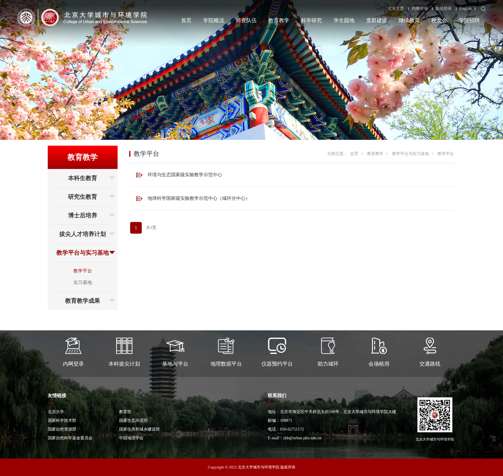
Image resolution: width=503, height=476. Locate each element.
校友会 (439, 20)
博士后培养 (82, 215)
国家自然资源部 (62, 429)
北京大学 (56, 412)
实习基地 (82, 282)
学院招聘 (469, 20)
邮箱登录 (443, 8)
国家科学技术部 (62, 420)
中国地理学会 (131, 438)
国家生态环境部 (133, 420)
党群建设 (376, 20)
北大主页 (396, 8)
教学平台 (82, 270)
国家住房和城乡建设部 (139, 429)
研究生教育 (82, 196)
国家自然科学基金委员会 (70, 438)
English (465, 8)
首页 (186, 20)
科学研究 (311, 20)
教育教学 (278, 20)
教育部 (125, 412)
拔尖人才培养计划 (82, 234)
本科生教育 (82, 178)
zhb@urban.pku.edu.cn (302, 438)
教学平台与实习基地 (82, 252)
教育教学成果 (82, 300)
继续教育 (409, 20)
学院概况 (213, 20)
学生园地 (344, 20)
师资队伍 (246, 20)
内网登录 (420, 8)
